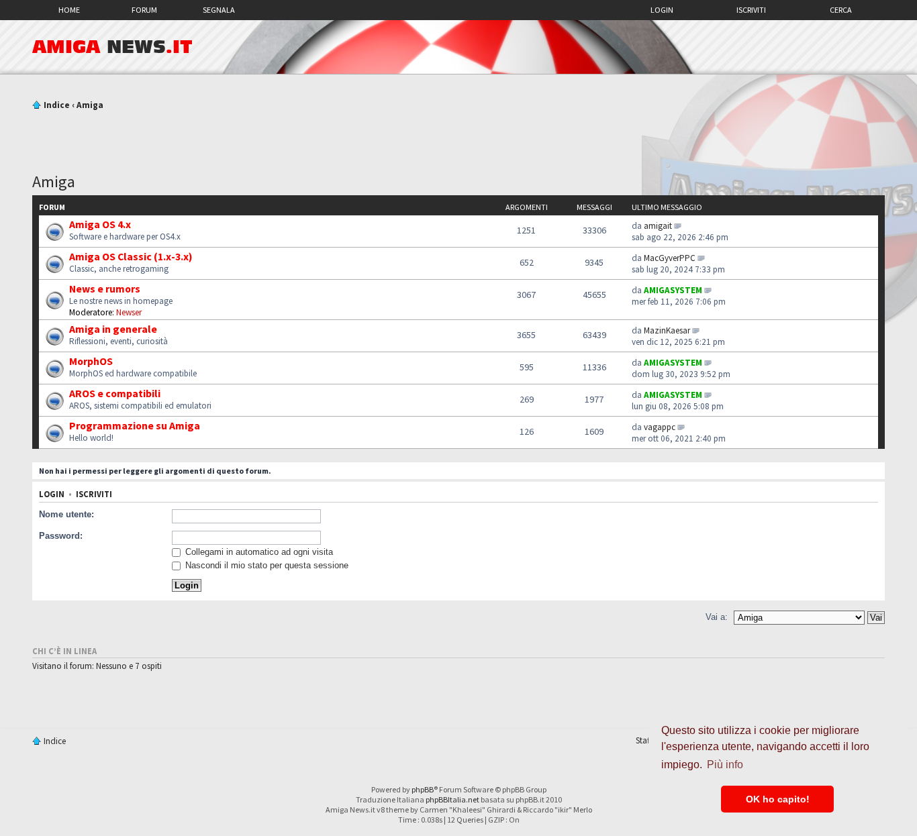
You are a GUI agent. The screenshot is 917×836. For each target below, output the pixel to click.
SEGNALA (219, 10)
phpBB (423, 789)
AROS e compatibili (114, 393)
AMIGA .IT (112, 47)
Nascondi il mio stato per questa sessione (265, 565)
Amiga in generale (113, 328)
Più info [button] (725, 764)
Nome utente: (66, 514)
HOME (69, 10)
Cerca (841, 10)
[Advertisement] (458, 136)
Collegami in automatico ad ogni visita (258, 552)
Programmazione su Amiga (134, 425)
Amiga (90, 105)
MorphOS (91, 361)
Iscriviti (751, 10)
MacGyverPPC (669, 258)
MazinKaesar (667, 330)
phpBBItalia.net (452, 799)
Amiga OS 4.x (100, 224)
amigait (658, 225)
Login (661, 10)
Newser (129, 312)
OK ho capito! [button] (778, 799)
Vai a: (717, 617)
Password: (61, 536)
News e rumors (104, 288)
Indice (57, 105)
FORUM (144, 10)
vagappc (659, 427)
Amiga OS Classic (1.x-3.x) (131, 256)
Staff (644, 740)
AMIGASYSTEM (673, 290)
